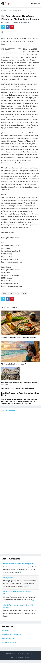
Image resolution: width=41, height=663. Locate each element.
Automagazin (6, 630)
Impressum (27, 657)
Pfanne (24, 293)
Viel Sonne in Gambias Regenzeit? (13, 364)
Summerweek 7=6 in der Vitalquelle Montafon (17, 389)
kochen (17, 293)
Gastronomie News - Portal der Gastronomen (22, 653)
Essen (4, 293)
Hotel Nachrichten (8, 638)
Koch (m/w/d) (8, 578)
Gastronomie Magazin (9, 642)
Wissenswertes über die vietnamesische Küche (18, 337)
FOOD (10, 293)
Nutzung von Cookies (17, 657)
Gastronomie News (15, 10)
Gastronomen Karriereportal (11, 634)
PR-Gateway (5, 22)
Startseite (4, 10)
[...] (21, 572)
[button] (34, 4)
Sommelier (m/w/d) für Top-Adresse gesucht (18, 564)
